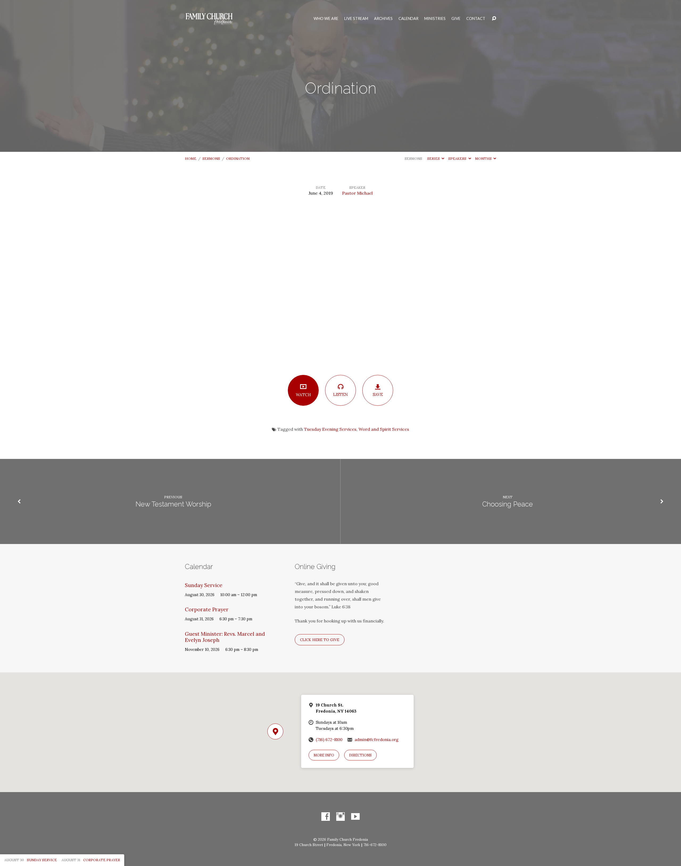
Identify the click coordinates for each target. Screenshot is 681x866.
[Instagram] (340, 816)
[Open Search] (494, 18)
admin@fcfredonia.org (376, 739)
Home (190, 158)
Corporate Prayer (207, 609)
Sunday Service (203, 585)
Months (483, 158)
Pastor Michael (357, 193)
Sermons (211, 158)
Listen (340, 394)
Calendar (408, 18)
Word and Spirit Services (384, 429)
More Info (324, 755)
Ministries (435, 18)
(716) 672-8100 (329, 739)
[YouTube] (355, 816)
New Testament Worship (173, 504)
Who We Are (326, 18)
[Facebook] (325, 816)
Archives (383, 18)
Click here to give (319, 639)
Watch (303, 394)
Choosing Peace (507, 504)
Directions (360, 755)
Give (455, 18)
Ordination (238, 158)
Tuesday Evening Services (330, 429)
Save (378, 394)
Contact (475, 18)
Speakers (457, 158)
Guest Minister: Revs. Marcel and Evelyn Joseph (225, 637)
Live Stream (356, 18)
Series (434, 158)
